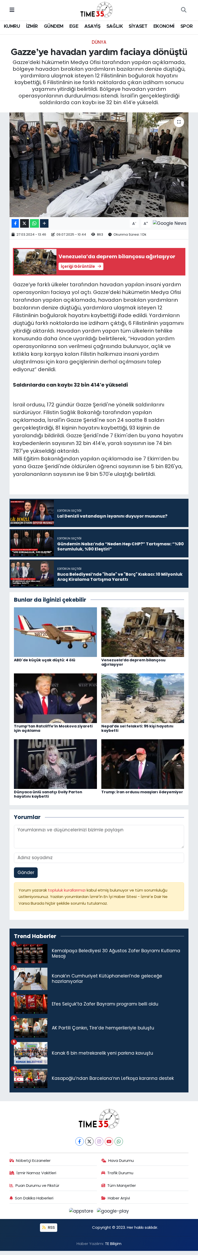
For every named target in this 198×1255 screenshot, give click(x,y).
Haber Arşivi (119, 1198)
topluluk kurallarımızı (67, 890)
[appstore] (82, 1211)
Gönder (26, 872)
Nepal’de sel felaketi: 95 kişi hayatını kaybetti (137, 728)
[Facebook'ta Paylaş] (15, 223)
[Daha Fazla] (44, 223)
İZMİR (32, 26)
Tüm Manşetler (121, 1185)
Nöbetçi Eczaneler (33, 1160)
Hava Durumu (121, 1160)
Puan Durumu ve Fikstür (37, 1185)
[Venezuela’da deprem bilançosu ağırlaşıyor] (142, 632)
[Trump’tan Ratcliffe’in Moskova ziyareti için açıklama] (55, 698)
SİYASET (138, 26)
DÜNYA (99, 42)
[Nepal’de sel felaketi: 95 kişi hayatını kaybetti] (142, 698)
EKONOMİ (164, 26)
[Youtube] (109, 1141)
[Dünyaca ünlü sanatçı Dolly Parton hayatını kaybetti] (55, 764)
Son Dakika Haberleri (34, 1198)
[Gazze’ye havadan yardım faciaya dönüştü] (99, 164)
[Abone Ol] (169, 223)
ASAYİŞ (92, 26)
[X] (89, 1141)
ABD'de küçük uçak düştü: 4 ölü (44, 660)
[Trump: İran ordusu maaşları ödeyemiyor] (142, 764)
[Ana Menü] (12, 10)
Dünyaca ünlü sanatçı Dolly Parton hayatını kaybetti (48, 794)
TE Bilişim (113, 1243)
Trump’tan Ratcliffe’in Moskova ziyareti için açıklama (53, 728)
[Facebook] (79, 1141)
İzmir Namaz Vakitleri (36, 1173)
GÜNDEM (53, 26)
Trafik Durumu (120, 1173)
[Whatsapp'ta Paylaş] (34, 223)
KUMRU (12, 26)
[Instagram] (99, 1141)
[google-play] (113, 1211)
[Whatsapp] (118, 1141)
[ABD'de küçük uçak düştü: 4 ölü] (55, 632)
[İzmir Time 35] (96, 10)
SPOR (186, 26)
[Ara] (183, 10)
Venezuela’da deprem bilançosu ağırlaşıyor (133, 662)
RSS (51, 1227)
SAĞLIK (114, 26)
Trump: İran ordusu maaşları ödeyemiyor (142, 792)
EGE (73, 26)
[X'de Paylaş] (24, 223)
